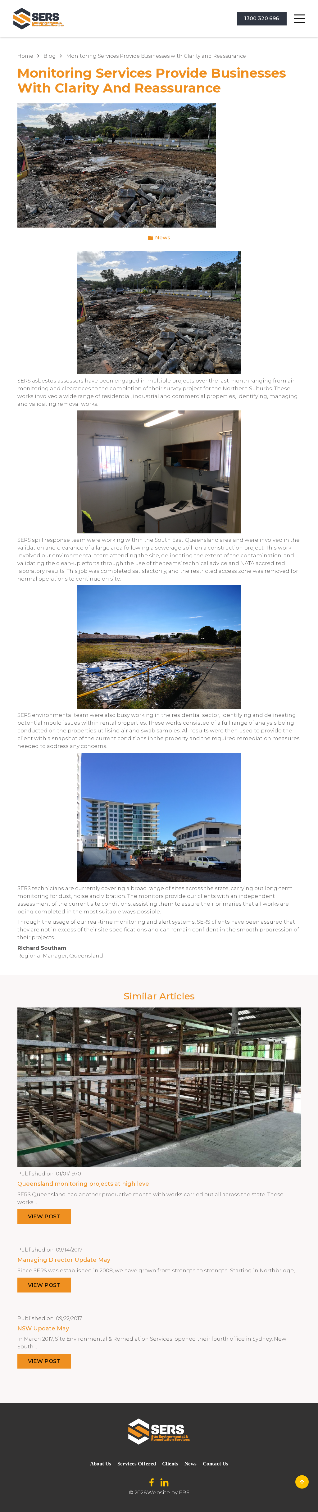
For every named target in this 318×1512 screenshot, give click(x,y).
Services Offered (136, 1464)
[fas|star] (152, 1483)
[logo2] (38, 18)
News (162, 237)
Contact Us (215, 1464)
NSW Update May (43, 1328)
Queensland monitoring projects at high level (84, 1183)
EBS (184, 1492)
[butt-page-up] (302, 1482)
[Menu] (299, 18)
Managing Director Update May (63, 1259)
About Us (100, 1464)
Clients (170, 1464)
